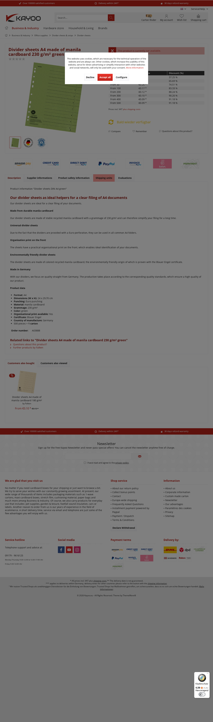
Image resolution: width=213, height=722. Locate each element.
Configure (121, 77)
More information (135, 67)
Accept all (105, 77)
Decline (90, 77)
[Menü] (208, 674)
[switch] (202, 694)
